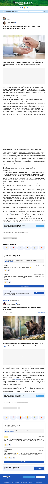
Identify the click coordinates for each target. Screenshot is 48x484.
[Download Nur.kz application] (24, 3)
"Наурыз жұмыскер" (14, 213)
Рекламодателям (40, 477)
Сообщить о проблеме (29, 477)
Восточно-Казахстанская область (10, 408)
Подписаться (40, 225)
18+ (19, 408)
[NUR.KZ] (24, 8)
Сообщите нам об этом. (22, 232)
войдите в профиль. (9, 261)
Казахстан (5, 238)
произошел (17, 379)
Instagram (40, 293)
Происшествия (6, 300)
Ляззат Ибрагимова (13, 238)
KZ (41, 7)
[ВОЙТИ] (44, 8)
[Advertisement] (24, 76)
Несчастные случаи (14, 300)
